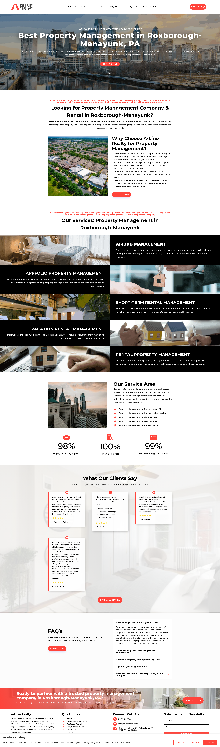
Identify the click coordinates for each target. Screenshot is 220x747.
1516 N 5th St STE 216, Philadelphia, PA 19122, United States (136, 729)
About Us (67, 7)
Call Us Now (121, 194)
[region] (110, 740)
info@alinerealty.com (128, 724)
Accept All (210, 742)
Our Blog (71, 732)
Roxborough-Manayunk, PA (59, 51)
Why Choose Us (117, 7)
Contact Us (151, 7)
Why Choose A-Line (75, 727)
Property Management (85, 7)
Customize (181, 742)
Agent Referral (137, 7)
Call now (197, 7)
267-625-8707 (124, 719)
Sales (103, 7)
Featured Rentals (75, 724)
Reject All (195, 742)
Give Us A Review (110, 600)
